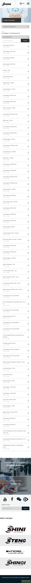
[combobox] (15, 26)
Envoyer (25, 40)
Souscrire (26, 508)
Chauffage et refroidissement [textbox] (9, 26)
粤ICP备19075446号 (24, 577)
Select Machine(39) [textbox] (7, 37)
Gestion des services (26, 580)
